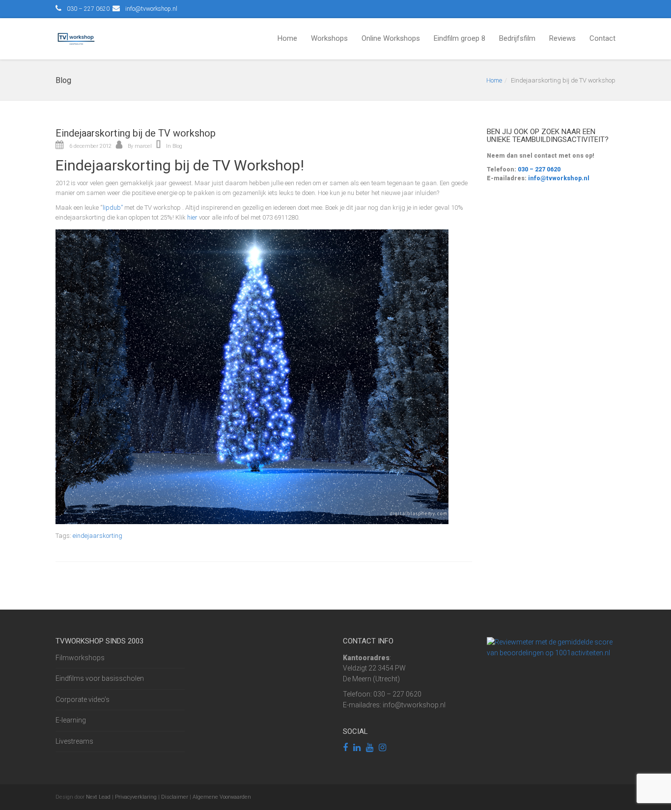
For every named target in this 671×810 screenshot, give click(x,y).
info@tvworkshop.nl (151, 8)
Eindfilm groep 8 (459, 38)
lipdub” (113, 207)
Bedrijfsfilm (517, 38)
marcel (143, 146)
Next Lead (98, 797)
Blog (177, 146)
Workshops (329, 38)
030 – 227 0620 (538, 169)
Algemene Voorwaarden (222, 797)
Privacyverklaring (136, 797)
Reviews (562, 38)
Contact (602, 38)
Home (287, 38)
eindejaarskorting (97, 535)
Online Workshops (391, 38)
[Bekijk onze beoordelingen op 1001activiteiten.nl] (551, 647)
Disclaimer (174, 797)
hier (192, 217)
